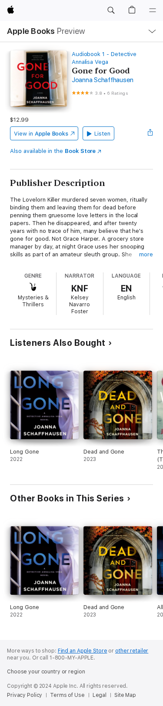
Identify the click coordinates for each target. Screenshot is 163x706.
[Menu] (152, 10)
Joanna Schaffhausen (102, 80)
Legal (99, 695)
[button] (110, 10)
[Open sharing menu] (150, 133)
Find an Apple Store (82, 651)
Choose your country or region (46, 672)
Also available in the (53, 151)
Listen (102, 133)
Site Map (125, 695)
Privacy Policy (24, 695)
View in (41, 133)
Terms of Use (67, 695)
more (146, 254)
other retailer (131, 651)
